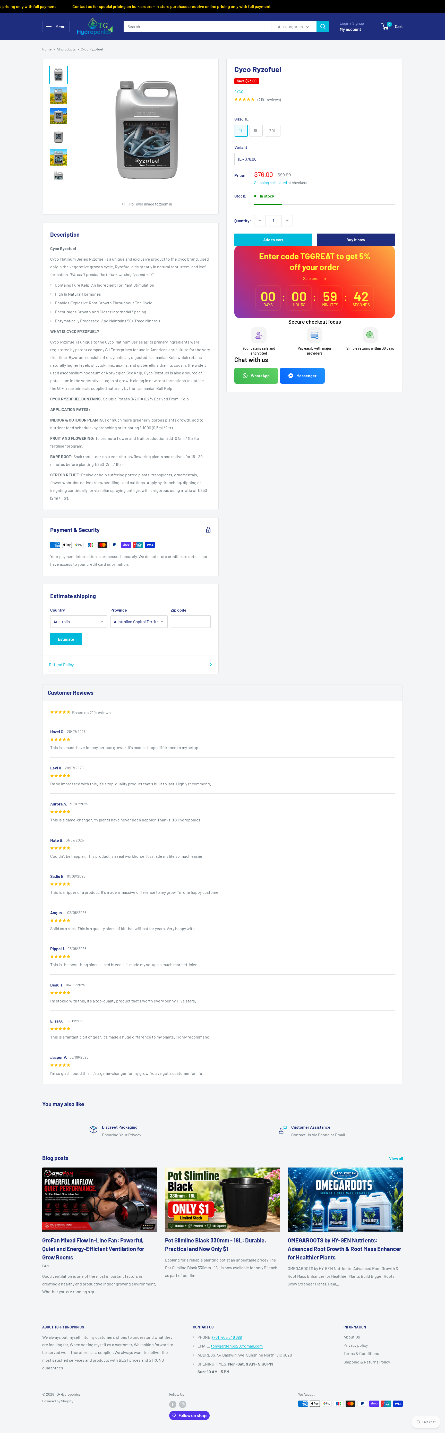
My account (350, 29)
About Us (352, 1336)
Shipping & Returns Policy (367, 1361)
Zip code (178, 609)
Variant (240, 146)
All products (66, 49)
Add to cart (273, 239)
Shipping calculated (270, 182)
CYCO (238, 91)
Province (118, 609)
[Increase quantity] (287, 220)
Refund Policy (61, 664)
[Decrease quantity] (259, 220)
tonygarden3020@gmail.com (237, 1345)
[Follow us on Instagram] (182, 1404)
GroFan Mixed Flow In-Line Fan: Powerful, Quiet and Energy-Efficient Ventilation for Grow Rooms (93, 1248)
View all (396, 1158)
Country (57, 609)
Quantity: (242, 220)
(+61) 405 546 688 (227, 1337)
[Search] (322, 26)
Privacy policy (356, 1345)
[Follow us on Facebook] (172, 1404)
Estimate (66, 639)
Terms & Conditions (361, 1353)
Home (47, 49)
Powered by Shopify (57, 1401)
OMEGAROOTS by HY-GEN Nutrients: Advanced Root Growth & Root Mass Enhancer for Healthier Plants (344, 1248)
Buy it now (355, 239)
